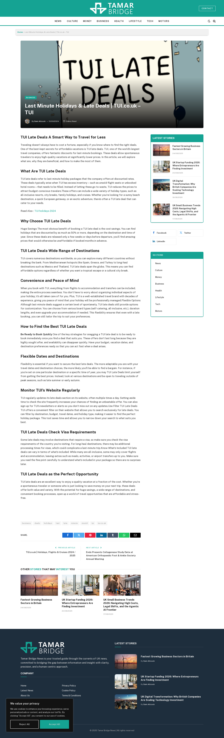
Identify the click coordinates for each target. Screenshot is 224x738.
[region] (39, 715)
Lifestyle (135, 21)
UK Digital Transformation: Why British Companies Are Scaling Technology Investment (184, 187)
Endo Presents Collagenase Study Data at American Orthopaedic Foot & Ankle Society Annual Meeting (111, 555)
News (58, 21)
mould (85, 523)
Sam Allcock (40, 121)
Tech (150, 21)
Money (87, 21)
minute (74, 523)
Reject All (24, 724)
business (26, 523)
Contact (207, 8)
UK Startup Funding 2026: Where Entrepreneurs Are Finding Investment (77, 603)
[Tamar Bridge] (112, 8)
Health (119, 21)
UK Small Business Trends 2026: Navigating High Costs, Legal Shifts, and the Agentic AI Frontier (121, 604)
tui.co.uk (102, 523)
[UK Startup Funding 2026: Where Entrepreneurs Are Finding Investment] (80, 585)
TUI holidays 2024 (45, 210)
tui (93, 523)
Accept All (54, 724)
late (66, 523)
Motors (163, 21)
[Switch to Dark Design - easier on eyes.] (209, 21)
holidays (48, 523)
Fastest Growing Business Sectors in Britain (36, 601)
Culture (72, 21)
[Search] (214, 21)
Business (103, 21)
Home (20, 32)
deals (37, 523)
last (58, 523)
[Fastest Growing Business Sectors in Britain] (39, 585)
